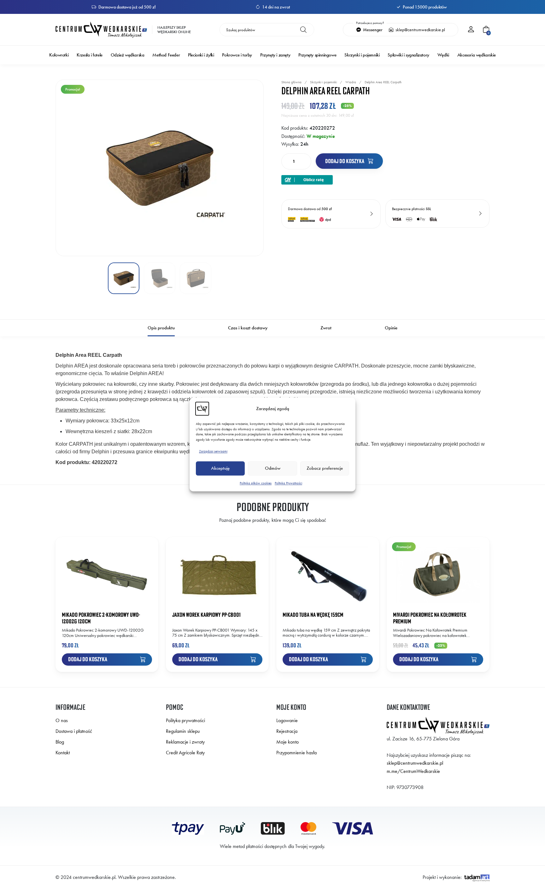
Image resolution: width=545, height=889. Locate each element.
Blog (60, 742)
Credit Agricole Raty (185, 752)
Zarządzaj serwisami (213, 451)
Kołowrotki (58, 55)
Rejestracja (286, 731)
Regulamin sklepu (183, 731)
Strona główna (291, 82)
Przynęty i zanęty (275, 55)
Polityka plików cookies (256, 483)
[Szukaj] (303, 29)
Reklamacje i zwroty (185, 742)
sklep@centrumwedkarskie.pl (420, 29)
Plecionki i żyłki (201, 55)
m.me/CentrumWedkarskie (413, 771)
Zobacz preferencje (325, 468)
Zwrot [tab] (325, 328)
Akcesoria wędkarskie (476, 55)
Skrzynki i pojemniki (361, 55)
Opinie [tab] (391, 328)
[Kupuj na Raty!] (307, 179)
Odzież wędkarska (127, 55)
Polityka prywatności (185, 720)
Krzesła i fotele (90, 55)
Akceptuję (220, 468)
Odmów (272, 468)
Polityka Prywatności (288, 483)
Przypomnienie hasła (296, 752)
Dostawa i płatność (74, 731)
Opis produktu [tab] (161, 328)
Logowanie (287, 720)
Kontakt (63, 752)
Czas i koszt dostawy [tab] (247, 328)
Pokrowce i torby (237, 55)
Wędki (443, 55)
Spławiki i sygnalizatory (408, 55)
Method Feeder (166, 55)
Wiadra (350, 82)
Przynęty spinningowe (317, 55)
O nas (62, 720)
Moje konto (287, 742)
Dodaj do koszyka (345, 161)
